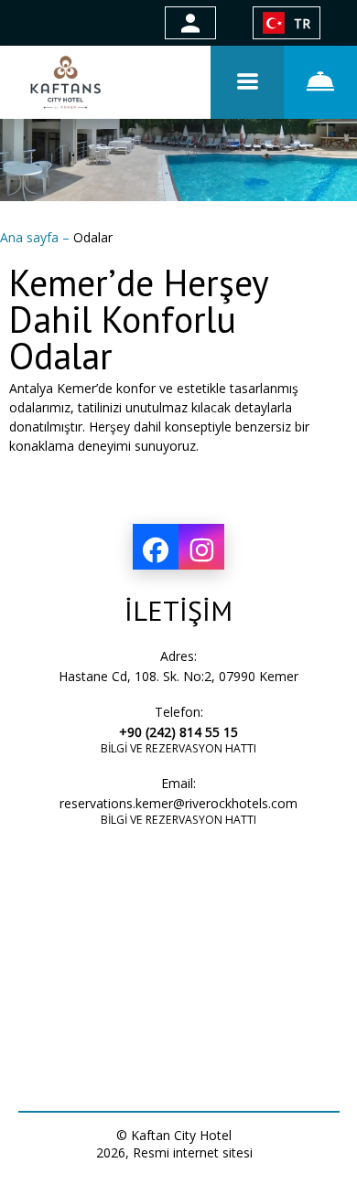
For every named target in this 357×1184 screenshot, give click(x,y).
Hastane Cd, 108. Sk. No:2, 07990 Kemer (178, 676)
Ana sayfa (31, 237)
